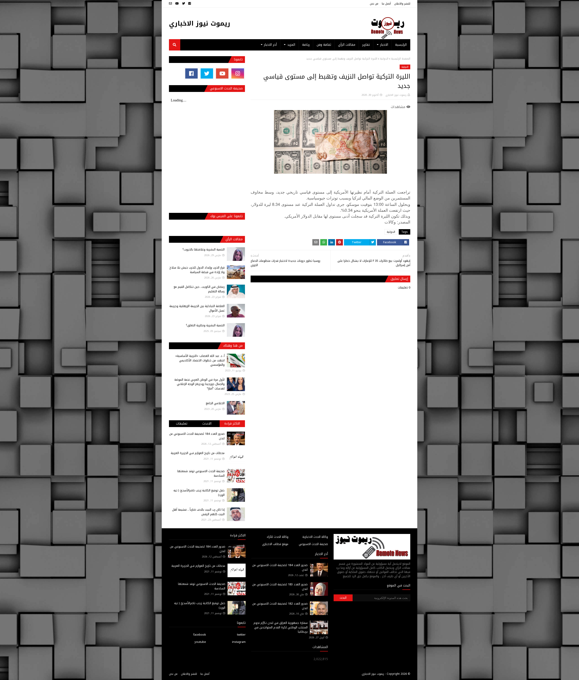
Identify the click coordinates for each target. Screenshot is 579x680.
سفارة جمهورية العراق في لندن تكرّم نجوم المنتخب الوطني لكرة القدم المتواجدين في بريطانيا (281, 627)
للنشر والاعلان (402, 3)
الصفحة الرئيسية (400, 58)
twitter (241, 634)
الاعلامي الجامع (215, 403)
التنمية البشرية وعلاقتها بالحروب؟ (204, 249)
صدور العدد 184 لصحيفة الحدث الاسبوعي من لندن (197, 436)
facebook (199, 634)
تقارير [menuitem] (366, 45)
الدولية (384, 58)
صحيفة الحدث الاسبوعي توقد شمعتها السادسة (201, 473)
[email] (171, 3)
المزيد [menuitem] (291, 45)
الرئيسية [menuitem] (401, 45)
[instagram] (237, 73)
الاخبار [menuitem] (384, 45)
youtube (200, 642)
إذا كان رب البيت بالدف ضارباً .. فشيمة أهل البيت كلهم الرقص (198, 512)
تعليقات (181, 423)
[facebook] (189, 3)
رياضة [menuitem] (306, 45)
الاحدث (206, 423)
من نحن (374, 3)
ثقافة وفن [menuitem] (324, 45)
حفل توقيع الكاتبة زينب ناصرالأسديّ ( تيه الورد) (199, 493)
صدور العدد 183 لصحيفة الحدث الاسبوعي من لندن (280, 586)
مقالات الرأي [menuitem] (346, 45)
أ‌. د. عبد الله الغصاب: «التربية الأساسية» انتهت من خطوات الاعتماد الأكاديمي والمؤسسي (200, 360)
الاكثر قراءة (232, 423)
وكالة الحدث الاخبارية (315, 537)
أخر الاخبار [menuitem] (270, 45)
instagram (239, 642)
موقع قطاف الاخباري (275, 544)
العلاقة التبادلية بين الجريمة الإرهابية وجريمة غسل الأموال (197, 308)
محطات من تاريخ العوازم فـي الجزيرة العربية (198, 453)
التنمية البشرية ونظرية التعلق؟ (205, 325)
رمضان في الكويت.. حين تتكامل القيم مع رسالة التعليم (199, 289)
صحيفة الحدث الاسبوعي (313, 544)
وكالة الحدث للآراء (277, 537)
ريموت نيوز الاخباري (199, 23)
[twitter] (183, 3)
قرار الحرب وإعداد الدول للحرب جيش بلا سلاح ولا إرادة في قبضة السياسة (197, 270)
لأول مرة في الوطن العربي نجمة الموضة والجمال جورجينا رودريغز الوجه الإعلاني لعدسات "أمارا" (199, 384)
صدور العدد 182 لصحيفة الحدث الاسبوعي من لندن (280, 606)
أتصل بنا (386, 3)
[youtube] (177, 3)
